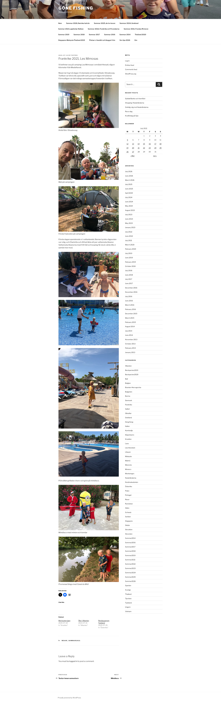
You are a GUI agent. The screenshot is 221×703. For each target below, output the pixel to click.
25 (160, 148)
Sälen (127, 508)
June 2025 (129, 189)
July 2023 (128, 214)
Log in (127, 61)
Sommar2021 (74, 640)
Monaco (128, 469)
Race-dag (128, 111)
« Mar (133, 156)
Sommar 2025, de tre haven (104, 23)
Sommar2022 (130, 564)
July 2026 (128, 171)
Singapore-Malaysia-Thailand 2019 (71, 40)
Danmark (128, 400)
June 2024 (129, 202)
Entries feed (129, 65)
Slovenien (128, 534)
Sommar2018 (130, 551)
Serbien (128, 517)
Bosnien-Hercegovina (133, 387)
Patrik (74, 55)
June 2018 (129, 275)
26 (127, 152)
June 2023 (129, 219)
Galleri (127, 409)
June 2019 (129, 258)
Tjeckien (128, 598)
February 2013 (130, 348)
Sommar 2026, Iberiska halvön (78, 23)
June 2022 (129, 236)
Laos (127, 443)
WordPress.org (130, 74)
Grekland (128, 418)
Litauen (128, 452)
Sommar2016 (130, 542)
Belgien (128, 383)
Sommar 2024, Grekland (129, 23)
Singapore (129, 521)
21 (139, 148)
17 (155, 144)
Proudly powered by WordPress (69, 698)
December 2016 (131, 288)
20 (133, 148)
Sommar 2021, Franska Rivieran (136, 29)
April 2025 (129, 193)
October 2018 (130, 266)
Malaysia (128, 456)
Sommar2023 (130, 568)
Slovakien (128, 529)
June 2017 (129, 283)
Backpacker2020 (131, 374)
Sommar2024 (130, 573)
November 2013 (131, 339)
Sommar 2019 (63, 34)
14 (139, 144)
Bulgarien (128, 392)
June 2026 (129, 176)
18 (160, 144)
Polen (127, 491)
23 (150, 148)
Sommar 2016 (109, 34)
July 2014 (128, 331)
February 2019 (130, 262)
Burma (127, 396)
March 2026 (129, 180)
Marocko (128, 465)
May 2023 (129, 223)
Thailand (128, 594)
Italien (127, 426)
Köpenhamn (129, 435)
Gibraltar (128, 413)
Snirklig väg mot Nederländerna (136, 107)
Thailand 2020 (140, 34)
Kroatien (128, 439)
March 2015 (129, 318)
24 (155, 148)
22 (144, 148)
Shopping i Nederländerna (134, 103)
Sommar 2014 (124, 34)
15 (144, 144)
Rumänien (129, 504)
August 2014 (130, 326)
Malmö (127, 461)
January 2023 (130, 227)
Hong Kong (129, 422)
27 (133, 152)
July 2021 (128, 240)
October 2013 (130, 344)
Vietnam (128, 611)
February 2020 (130, 249)
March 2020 (129, 245)
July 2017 (128, 279)
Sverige (128, 590)
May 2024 (129, 206)
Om (135, 40)
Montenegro (129, 474)
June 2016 (129, 301)
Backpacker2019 (131, 370)
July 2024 (128, 197)
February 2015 (130, 322)
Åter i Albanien (83, 621)
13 (133, 144)
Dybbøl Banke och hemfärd (135, 99)
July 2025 (128, 184)
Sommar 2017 (94, 34)
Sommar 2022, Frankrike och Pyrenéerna (103, 29)
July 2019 (128, 253)
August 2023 (130, 210)
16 (150, 144)
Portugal (128, 495)
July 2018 (128, 270)
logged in (73, 661)
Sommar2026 (130, 581)
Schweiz (128, 512)
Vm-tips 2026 (124, 40)
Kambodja (129, 430)
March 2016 (129, 305)
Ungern (128, 607)
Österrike (128, 486)
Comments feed (131, 69)
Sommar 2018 (79, 34)
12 (127, 144)
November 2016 (131, 292)
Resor (64, 640)
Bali (126, 379)
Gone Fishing (75, 8)
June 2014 (129, 335)
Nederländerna (130, 478)
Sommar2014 (130, 538)
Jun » (155, 156)
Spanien (128, 585)
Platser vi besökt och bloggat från (102, 40)
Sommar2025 (130, 577)
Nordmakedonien (131, 482)
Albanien (128, 366)
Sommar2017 (130, 547)
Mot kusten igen (64, 621)
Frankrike (128, 405)
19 (127, 148)
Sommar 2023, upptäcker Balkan (70, 29)
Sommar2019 (130, 555)
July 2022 (128, 232)
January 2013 (130, 352)
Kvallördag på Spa (131, 116)
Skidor (127, 525)
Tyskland (128, 603)
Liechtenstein (130, 448)
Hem (60, 23)
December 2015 (131, 314)
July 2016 (128, 296)
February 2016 (130, 309)
